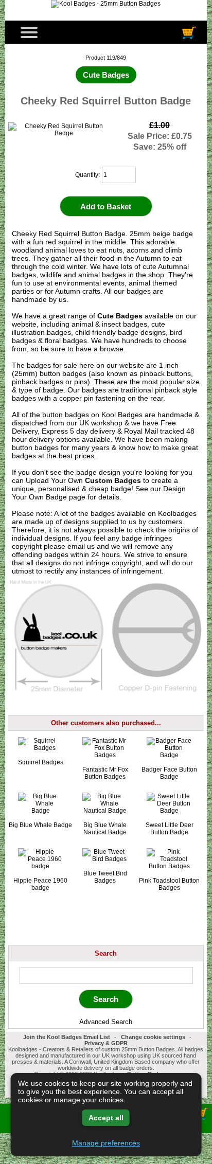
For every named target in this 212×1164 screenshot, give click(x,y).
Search (106, 953)
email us (81, 546)
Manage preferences (106, 1143)
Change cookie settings (153, 1037)
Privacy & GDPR (106, 1043)
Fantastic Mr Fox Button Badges (105, 773)
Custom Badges (113, 480)
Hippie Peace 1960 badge (40, 884)
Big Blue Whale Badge (40, 825)
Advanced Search (105, 1022)
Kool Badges (122, 414)
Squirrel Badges (40, 762)
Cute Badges (120, 316)
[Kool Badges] (106, 3)
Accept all (106, 1118)
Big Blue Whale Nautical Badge (105, 828)
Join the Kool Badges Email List (66, 1037)
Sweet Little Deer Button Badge (169, 828)
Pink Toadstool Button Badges (169, 884)
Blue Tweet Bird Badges (105, 877)
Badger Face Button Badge (169, 773)
